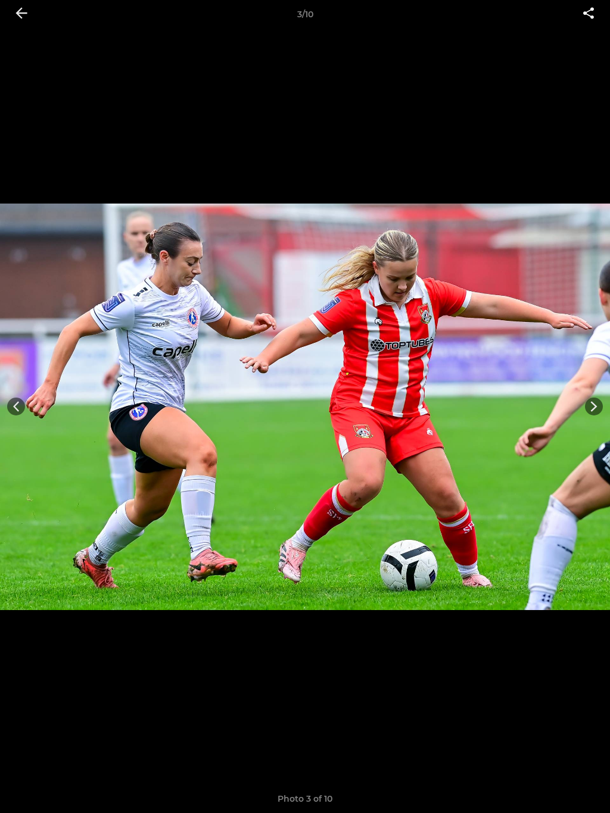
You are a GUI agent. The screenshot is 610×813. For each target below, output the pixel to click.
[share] (588, 14)
